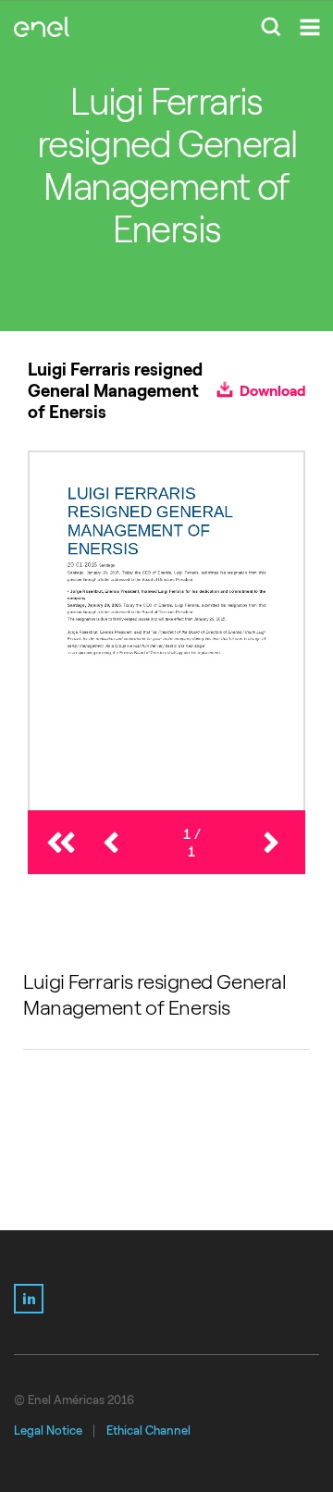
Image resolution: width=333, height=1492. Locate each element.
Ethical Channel (148, 1430)
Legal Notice (48, 1430)
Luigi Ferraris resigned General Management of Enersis (154, 994)
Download (271, 391)
